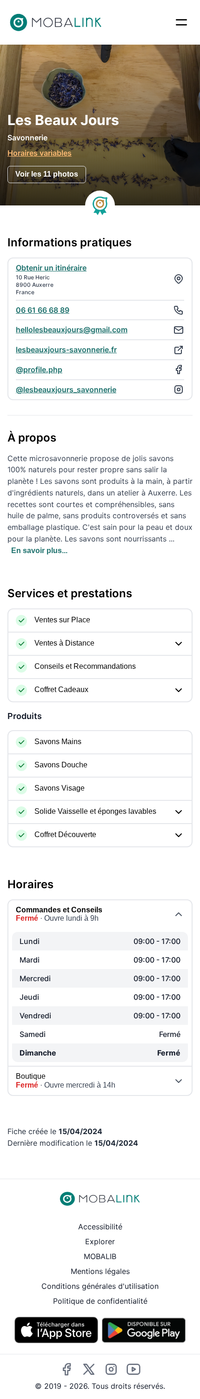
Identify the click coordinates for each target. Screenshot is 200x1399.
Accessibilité (100, 1226)
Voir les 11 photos (46, 174)
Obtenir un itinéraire (51, 267)
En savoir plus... (39, 550)
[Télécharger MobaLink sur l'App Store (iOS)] (56, 1330)
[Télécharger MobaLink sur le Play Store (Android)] (144, 1330)
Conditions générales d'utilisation (100, 1286)
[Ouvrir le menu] (181, 22)
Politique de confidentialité (100, 1301)
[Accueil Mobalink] (56, 22)
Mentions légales (100, 1271)
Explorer (100, 1241)
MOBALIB (100, 1256)
